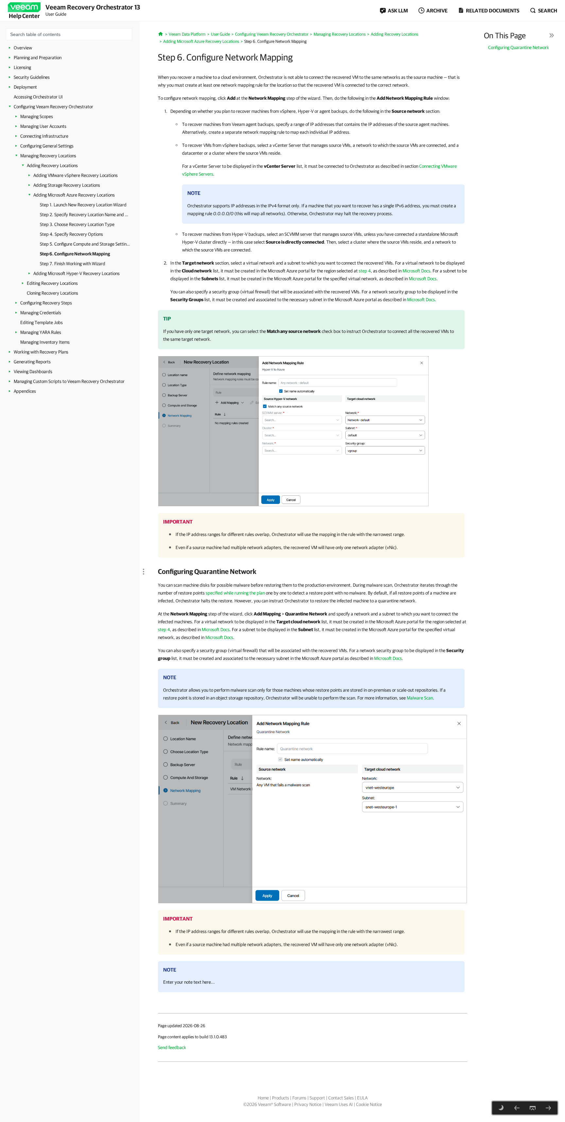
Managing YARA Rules (40, 332)
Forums (299, 1097)
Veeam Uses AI (339, 1104)
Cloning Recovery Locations (52, 293)
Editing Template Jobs (41, 322)
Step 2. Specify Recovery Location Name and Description (85, 214)
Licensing (22, 67)
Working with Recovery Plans (41, 351)
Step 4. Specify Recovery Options (71, 234)
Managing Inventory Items (45, 342)
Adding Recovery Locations (52, 165)
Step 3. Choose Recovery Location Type (77, 224)
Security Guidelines (32, 77)
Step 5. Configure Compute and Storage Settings (85, 244)
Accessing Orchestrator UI (38, 96)
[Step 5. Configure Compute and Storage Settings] (517, 1108)
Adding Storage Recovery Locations (66, 185)
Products (280, 1097)
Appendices (25, 391)
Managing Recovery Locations (48, 155)
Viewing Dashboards (33, 371)
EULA (362, 1097)
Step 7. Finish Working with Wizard (72, 263)
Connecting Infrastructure (44, 136)
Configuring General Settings (47, 145)
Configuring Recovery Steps (46, 302)
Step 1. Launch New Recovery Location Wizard (83, 204)
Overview (23, 47)
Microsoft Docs (416, 270)
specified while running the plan (235, 593)
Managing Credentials (40, 312)
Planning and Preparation (37, 57)
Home (263, 1097)
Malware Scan (420, 697)
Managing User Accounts (43, 126)
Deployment (25, 87)
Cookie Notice (369, 1104)
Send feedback (172, 1047)
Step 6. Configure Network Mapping (75, 253)
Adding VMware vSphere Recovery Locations (75, 175)
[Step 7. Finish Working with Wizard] (548, 1108)
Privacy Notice (307, 1104)
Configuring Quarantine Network (518, 47)
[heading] (312, 571)
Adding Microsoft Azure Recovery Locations (74, 195)
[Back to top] (533, 1108)
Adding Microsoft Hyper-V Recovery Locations (76, 273)
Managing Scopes (36, 116)
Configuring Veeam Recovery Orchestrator (53, 106)
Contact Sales (341, 1097)
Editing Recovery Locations (52, 283)
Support (317, 1097)
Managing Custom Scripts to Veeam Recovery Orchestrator (69, 381)
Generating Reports (32, 361)
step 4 (365, 270)
